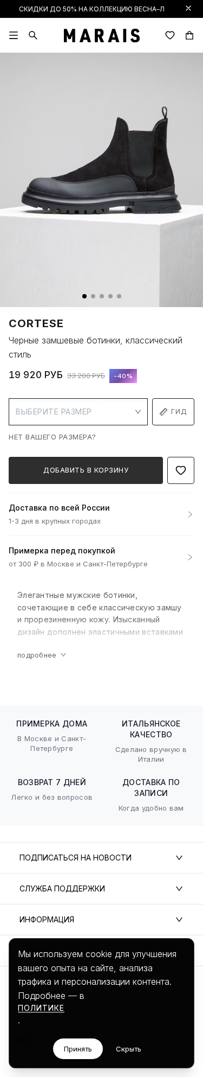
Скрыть (128, 1048)
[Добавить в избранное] (180, 470)
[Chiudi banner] (188, 8)
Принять (78, 1048)
